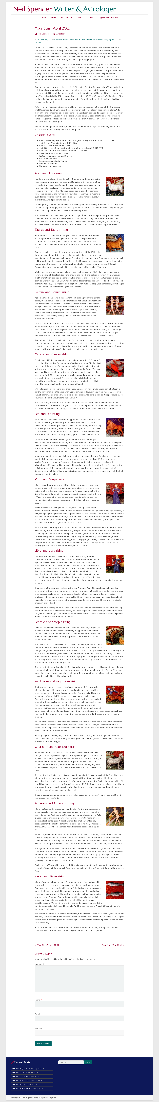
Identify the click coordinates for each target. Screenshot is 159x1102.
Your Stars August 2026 (20, 1068)
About (54, 17)
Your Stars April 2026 (19, 1084)
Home (43, 17)
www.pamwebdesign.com (47, 1098)
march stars (58, 40)
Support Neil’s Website (108, 17)
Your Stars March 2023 (47, 945)
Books (79, 17)
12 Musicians (66, 17)
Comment (40, 964)
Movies (90, 17)
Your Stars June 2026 (19, 1076)
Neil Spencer (43, 34)
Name (38, 1000)
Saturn (89, 40)
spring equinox (109, 40)
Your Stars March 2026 (20, 1088)
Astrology (60, 34)
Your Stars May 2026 (19, 1080)
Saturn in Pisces (98, 40)
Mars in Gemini (68, 40)
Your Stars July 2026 (19, 1072)
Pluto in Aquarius (81, 40)
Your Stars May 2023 (113, 945)
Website (38, 1028)
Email (38, 1014)
